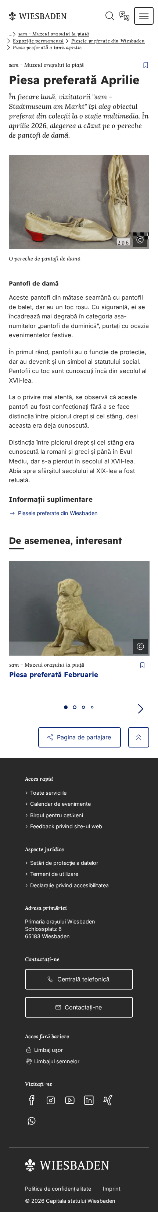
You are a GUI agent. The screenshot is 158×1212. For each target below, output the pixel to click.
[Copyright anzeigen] (139, 645)
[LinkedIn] (89, 1100)
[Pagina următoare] (140, 709)
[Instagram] (50, 1100)
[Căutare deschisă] (110, 16)
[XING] (108, 1100)
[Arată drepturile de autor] (138, 238)
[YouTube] (69, 1100)
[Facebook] (31, 1100)
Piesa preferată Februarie (53, 674)
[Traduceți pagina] (124, 16)
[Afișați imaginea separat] (119, 238)
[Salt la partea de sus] (138, 737)
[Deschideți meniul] (144, 16)
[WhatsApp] (31, 1121)
